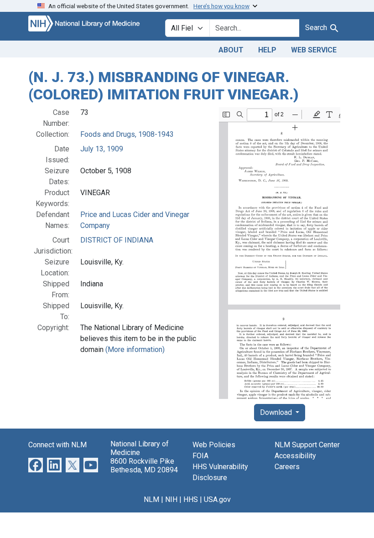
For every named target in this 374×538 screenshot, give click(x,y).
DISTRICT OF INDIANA (116, 240)
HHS (190, 499)
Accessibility (295, 455)
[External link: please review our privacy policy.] (35, 464)
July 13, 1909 (101, 149)
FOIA (200, 455)
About (231, 50)
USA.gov (217, 499)
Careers (287, 466)
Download (277, 412)
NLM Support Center (307, 444)
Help (267, 50)
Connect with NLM (57, 444)
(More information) (135, 349)
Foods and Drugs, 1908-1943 (127, 134)
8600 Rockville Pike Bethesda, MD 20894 (144, 465)
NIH (171, 499)
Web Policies (213, 444)
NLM (151, 499)
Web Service (314, 50)
